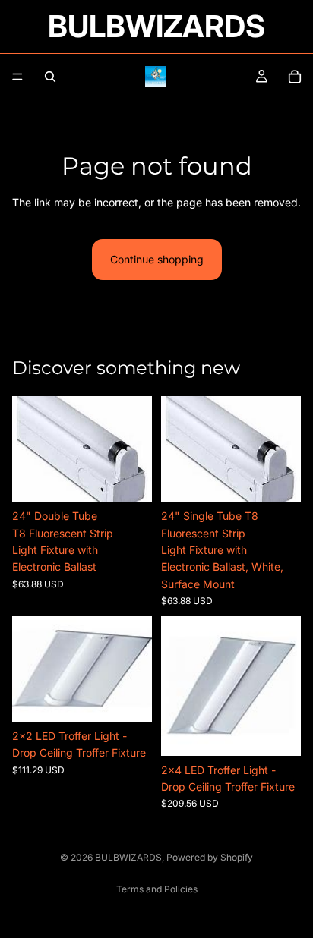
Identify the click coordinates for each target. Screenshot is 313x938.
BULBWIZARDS (128, 857)
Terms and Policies (157, 889)
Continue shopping (157, 259)
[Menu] (17, 76)
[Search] (50, 76)
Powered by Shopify (209, 857)
